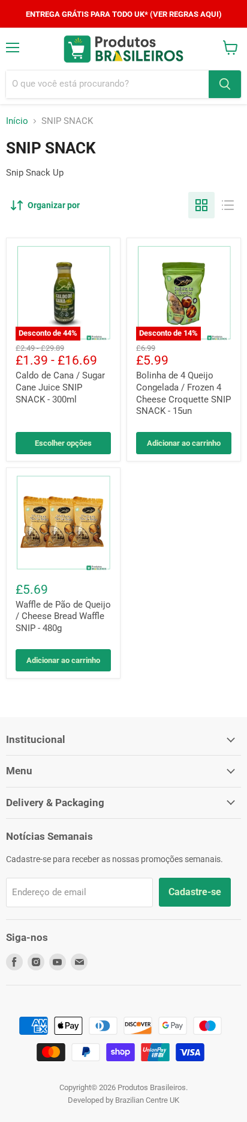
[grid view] (201, 205)
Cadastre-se (194, 892)
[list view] (228, 205)
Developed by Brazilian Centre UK (123, 1100)
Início (17, 121)
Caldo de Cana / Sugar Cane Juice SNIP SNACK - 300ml (60, 387)
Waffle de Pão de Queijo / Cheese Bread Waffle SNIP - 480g (63, 616)
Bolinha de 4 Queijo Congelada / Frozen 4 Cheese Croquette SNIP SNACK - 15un (183, 393)
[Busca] (225, 84)
